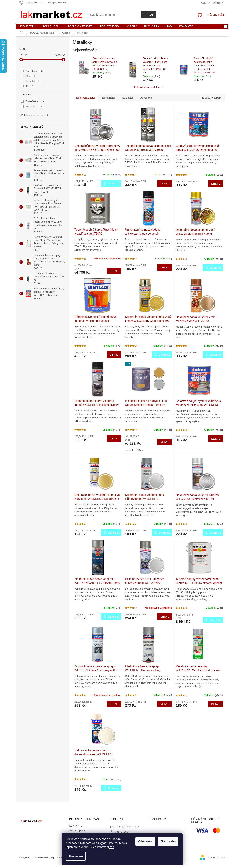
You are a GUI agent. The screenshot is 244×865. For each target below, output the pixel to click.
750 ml (129, 450)
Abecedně (146, 97)
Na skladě (34, 70)
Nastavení (76, 856)
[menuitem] (27, 26)
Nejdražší (127, 97)
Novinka (32, 81)
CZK (204, 2)
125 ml (140, 450)
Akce (31, 75)
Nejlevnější (108, 97)
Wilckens (34, 106)
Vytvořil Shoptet (216, 857)
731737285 (121, 831)
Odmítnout (145, 841)
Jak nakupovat (77, 830)
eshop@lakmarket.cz (127, 826)
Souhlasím (168, 841)
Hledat (148, 14)
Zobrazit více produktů (147, 87)
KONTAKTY (75, 825)
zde (111, 847)
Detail (164, 183)
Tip (29, 86)
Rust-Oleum (35, 101)
